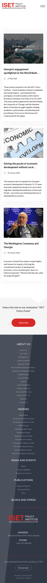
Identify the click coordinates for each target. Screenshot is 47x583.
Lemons (28, 578)
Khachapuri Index (23, 432)
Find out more (23, 568)
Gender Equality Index (23, 429)
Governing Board (23, 385)
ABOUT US (23, 344)
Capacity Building (23, 470)
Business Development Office (23, 371)
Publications (23, 480)
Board (23, 381)
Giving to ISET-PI (23, 395)
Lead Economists (23, 360)
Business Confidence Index (23, 419)
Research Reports (23, 486)
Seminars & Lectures (23, 473)
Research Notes (23, 489)
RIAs (23, 493)
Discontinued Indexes (23, 439)
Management (24, 357)
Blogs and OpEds (23, 499)
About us (23, 350)
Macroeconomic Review (23, 436)
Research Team (23, 364)
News (23, 466)
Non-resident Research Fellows (23, 367)
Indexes (23, 409)
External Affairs (23, 378)
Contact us (23, 402)
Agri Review (23, 415)
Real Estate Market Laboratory (23, 453)
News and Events (23, 460)
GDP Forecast (23, 426)
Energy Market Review (23, 450)
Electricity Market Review (23, 446)
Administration (23, 374)
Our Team (23, 354)
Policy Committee (23, 388)
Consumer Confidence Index (23, 422)
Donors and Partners (24, 392)
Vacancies (23, 399)
